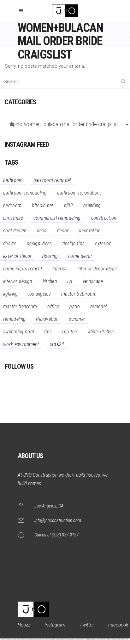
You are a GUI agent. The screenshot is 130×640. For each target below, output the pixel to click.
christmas (13, 218)
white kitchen (100, 332)
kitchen (50, 281)
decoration (89, 231)
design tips (73, 243)
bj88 (68, 205)
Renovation (47, 319)
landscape (93, 281)
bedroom (12, 205)
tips (48, 332)
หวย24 (57, 344)
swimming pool (18, 332)
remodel (98, 306)
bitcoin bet (43, 205)
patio (74, 306)
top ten (69, 332)
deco (42, 231)
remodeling (14, 319)
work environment (21, 344)
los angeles (39, 294)
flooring (50, 256)
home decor (80, 256)
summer (77, 319)
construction (103, 218)
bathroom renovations (79, 193)
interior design (17, 281)
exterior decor (17, 256)
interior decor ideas (97, 269)
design (9, 243)
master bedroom (20, 306)
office (53, 306)
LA (70, 281)
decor (63, 231)
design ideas (39, 243)
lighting (10, 294)
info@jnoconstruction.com (57, 520)
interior (60, 269)
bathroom (13, 180)
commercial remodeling (57, 218)
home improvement (22, 269)
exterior (103, 243)
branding (92, 205)
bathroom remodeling (25, 193)
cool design (15, 231)
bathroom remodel (52, 180)
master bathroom (79, 294)
